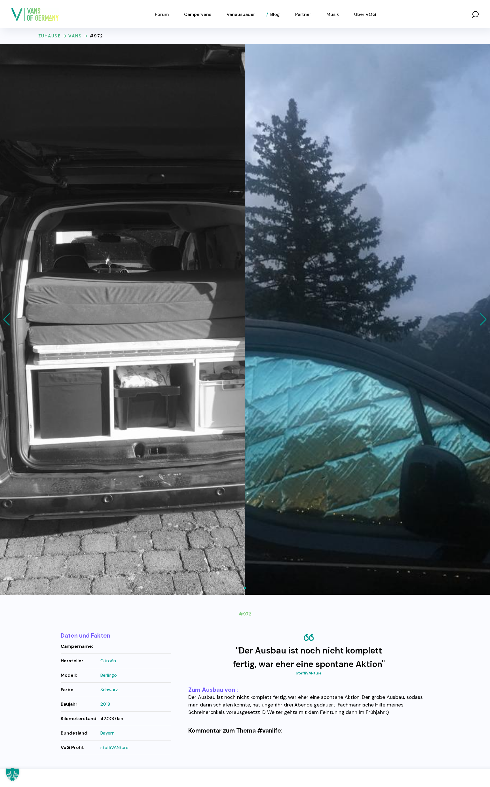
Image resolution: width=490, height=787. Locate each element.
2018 (105, 704)
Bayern (107, 733)
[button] (475, 14)
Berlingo (108, 675)
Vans (75, 36)
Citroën (108, 661)
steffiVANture (309, 673)
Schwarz (109, 690)
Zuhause (49, 36)
